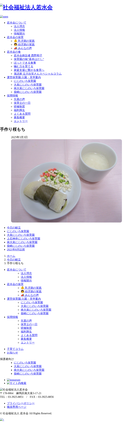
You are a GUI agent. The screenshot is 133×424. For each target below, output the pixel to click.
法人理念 (19, 26)
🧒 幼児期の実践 (24, 44)
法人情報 (19, 29)
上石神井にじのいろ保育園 (23, 238)
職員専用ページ (16, 406)
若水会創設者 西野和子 (28, 55)
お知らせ (12, 352)
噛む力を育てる (23, 66)
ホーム (11, 255)
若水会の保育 (15, 37)
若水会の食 (14, 51)
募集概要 (19, 117)
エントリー (21, 121)
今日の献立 (14, 227)
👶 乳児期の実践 (24, 40)
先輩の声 (19, 99)
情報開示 (19, 33)
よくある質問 (22, 113)
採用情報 (12, 95)
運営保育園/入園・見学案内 (24, 77)
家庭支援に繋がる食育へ (29, 70)
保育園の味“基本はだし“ (29, 59)
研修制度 (19, 106)
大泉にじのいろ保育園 (28, 84)
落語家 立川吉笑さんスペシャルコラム (38, 73)
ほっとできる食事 (25, 62)
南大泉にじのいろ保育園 (29, 88)
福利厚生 (19, 110)
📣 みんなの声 (23, 48)
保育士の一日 (22, 102)
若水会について (16, 22)
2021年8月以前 (16, 249)
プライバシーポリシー (21, 403)
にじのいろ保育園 (25, 80)
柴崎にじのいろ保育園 (28, 91)
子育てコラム (15, 348)
